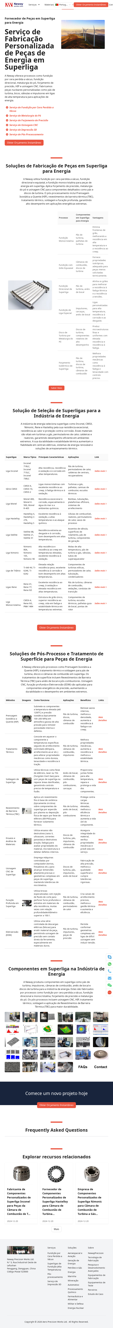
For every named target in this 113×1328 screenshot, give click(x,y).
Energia (71, 1272)
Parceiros (92, 1289)
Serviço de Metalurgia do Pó (25, 115)
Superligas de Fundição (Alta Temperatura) (55, 1266)
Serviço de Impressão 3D (23, 129)
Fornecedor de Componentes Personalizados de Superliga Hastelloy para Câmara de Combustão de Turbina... (55, 1201)
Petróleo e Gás (75, 1267)
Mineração (73, 1280)
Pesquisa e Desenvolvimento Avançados (96, 1267)
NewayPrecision (96, 1253)
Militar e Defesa (75, 1303)
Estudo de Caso (95, 1294)
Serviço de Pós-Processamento (26, 134)
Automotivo (73, 1284)
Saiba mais (100, 471)
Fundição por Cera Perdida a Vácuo (55, 1256)
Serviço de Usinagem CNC (23, 125)
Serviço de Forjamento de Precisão (28, 120)
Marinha (72, 1276)
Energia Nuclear (76, 1308)
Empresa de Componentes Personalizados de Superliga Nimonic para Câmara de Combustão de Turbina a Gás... (90, 1201)
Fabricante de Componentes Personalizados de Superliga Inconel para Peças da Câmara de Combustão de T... (19, 1201)
